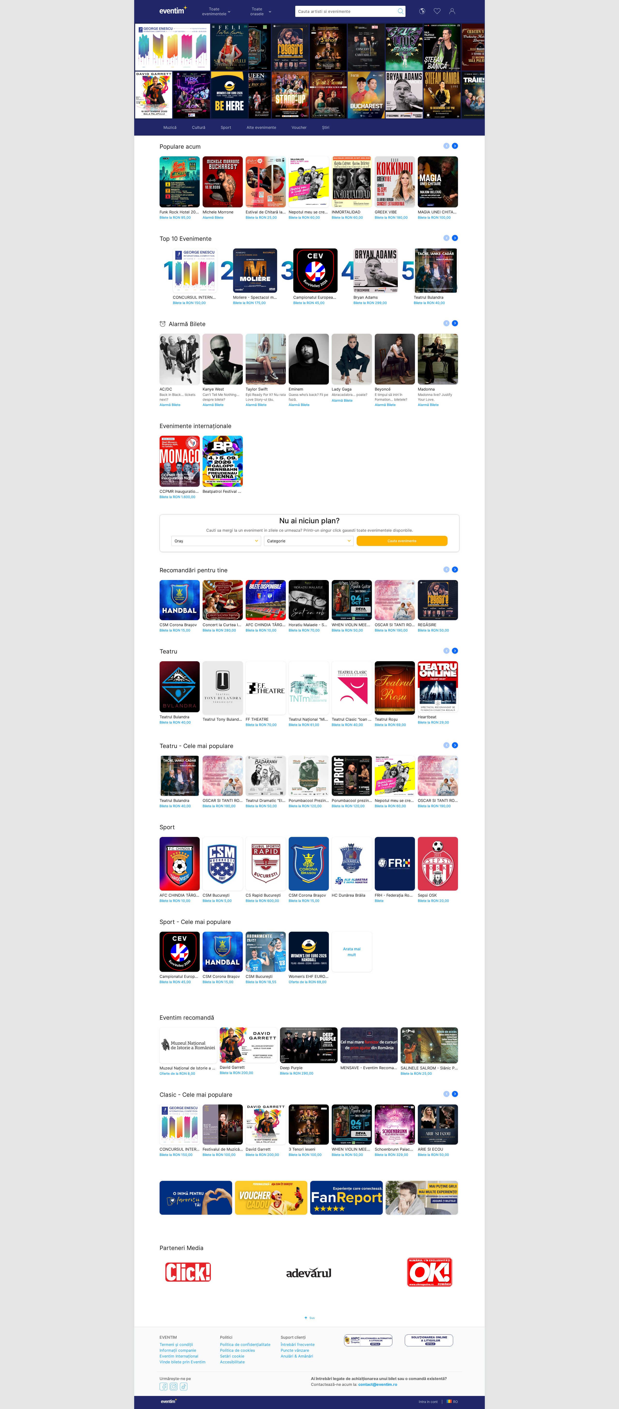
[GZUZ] (381, 47)
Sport (226, 127)
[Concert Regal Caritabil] (343, 47)
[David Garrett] (154, 95)
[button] (255, 71)
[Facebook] (163, 1386)
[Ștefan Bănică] (419, 47)
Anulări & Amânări (297, 1356)
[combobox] (345, 11)
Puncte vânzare (295, 1350)
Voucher (299, 127)
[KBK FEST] (192, 95)
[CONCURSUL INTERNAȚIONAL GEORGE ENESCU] (173, 47)
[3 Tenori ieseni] (305, 47)
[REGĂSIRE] (268, 48)
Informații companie (178, 1350)
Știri (325, 127)
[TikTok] (183, 1386)
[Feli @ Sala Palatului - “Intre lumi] (230, 47)
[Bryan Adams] (381, 95)
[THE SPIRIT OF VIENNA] (305, 95)
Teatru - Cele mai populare (196, 745)
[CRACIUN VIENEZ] (457, 47)
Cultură (198, 127)
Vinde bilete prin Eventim (183, 1361)
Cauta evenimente (402, 541)
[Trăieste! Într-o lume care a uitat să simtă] (457, 95)
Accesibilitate (232, 1361)
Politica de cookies (237, 1350)
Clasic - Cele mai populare (196, 1094)
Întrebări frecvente (298, 1344)
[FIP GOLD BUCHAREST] (343, 95)
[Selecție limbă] (422, 10)
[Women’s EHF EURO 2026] (230, 95)
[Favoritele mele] (437, 10)
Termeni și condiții (176, 1344)
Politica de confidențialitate (245, 1344)
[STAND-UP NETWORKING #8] (268, 95)
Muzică (170, 127)
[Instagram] (173, 1386)
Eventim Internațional (179, 1356)
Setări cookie (232, 1356)
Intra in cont (428, 1402)
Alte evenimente (261, 127)
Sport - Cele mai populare (195, 921)
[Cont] (452, 10)
